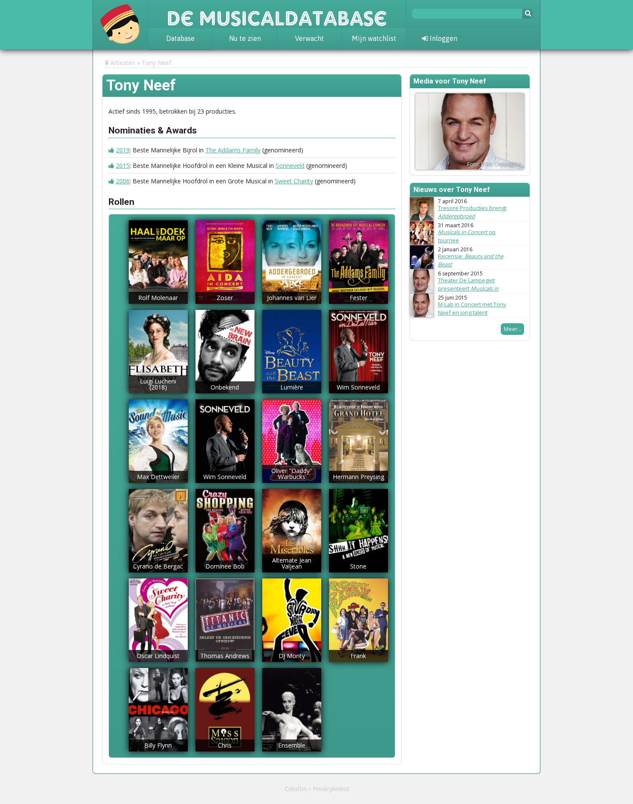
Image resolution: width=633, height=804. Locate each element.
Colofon (296, 789)
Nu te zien (245, 38)
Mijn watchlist (374, 38)
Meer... (512, 329)
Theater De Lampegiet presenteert (468, 288)
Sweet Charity (294, 181)
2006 (123, 181)
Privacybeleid (331, 789)
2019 (123, 150)
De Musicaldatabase (277, 14)
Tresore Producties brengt (472, 212)
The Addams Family (233, 150)
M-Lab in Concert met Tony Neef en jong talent (472, 308)
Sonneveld (290, 165)
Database (180, 38)
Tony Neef (156, 63)
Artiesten (122, 63)
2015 (123, 165)
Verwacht (309, 38)
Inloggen (442, 38)
